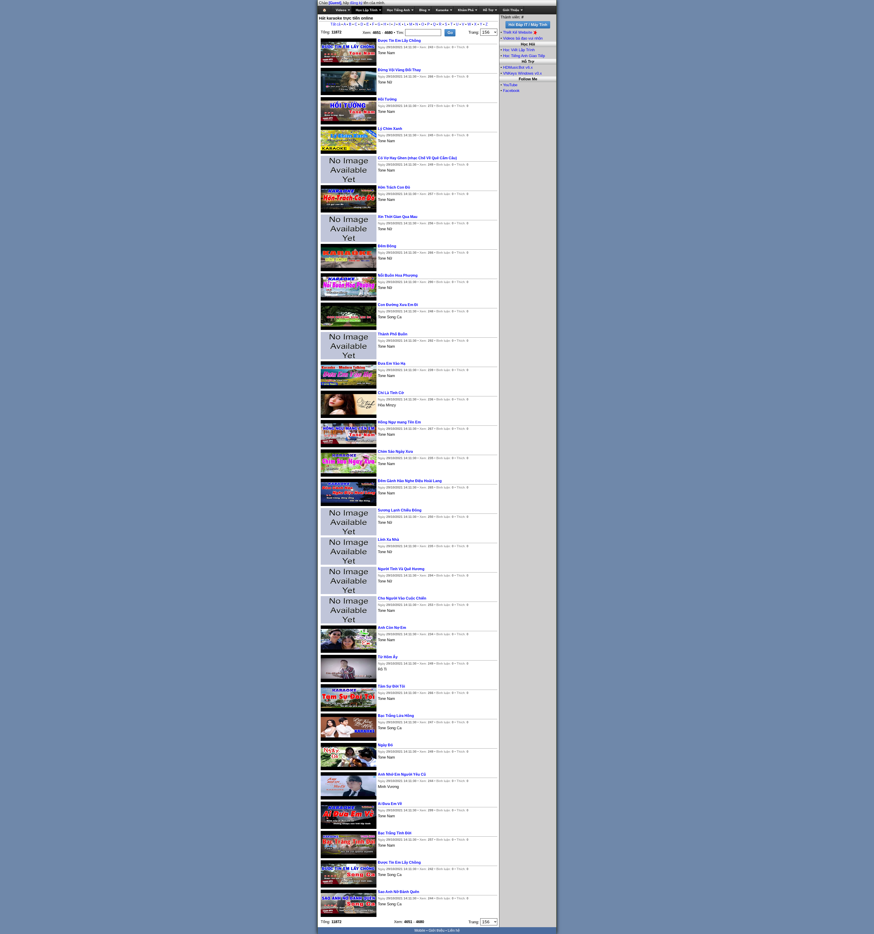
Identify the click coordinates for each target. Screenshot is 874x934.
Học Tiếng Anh (398, 10)
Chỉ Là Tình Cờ (391, 393)
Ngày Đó (385, 745)
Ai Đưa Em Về (390, 804)
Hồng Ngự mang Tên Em (399, 422)
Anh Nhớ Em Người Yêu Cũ (402, 774)
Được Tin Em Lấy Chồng (399, 41)
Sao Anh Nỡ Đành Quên (398, 892)
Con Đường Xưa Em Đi (398, 305)
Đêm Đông (387, 246)
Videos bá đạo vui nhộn (523, 38)
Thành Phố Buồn (392, 334)
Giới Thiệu (511, 10)
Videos (341, 10)
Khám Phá (466, 10)
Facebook (511, 91)
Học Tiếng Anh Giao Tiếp (524, 56)
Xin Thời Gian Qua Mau (397, 217)
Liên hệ (454, 930)
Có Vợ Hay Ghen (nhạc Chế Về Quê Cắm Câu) (417, 158)
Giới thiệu (437, 930)
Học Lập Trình (367, 10)
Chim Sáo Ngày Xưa (395, 451)
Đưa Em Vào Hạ (391, 363)
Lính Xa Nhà (388, 540)
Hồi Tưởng (387, 99)
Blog (423, 10)
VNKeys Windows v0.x (522, 73)
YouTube (510, 85)
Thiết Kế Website (518, 32)
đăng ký (356, 3)
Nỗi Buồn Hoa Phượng (398, 275)
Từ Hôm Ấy (388, 657)
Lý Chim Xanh (390, 129)
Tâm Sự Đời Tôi (391, 686)
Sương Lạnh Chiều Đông (400, 510)
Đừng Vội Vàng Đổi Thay (399, 70)
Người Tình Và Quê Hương (401, 569)
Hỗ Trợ (488, 10)
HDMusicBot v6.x (518, 67)
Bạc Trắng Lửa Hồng (396, 716)
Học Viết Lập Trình (519, 50)
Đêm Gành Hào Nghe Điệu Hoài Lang (410, 481)
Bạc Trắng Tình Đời (394, 833)
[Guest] (335, 3)
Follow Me (528, 79)
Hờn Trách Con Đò (394, 187)
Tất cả (335, 24)
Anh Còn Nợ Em (392, 628)
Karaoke (442, 10)
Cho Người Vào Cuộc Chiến (402, 598)
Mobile (419, 930)
